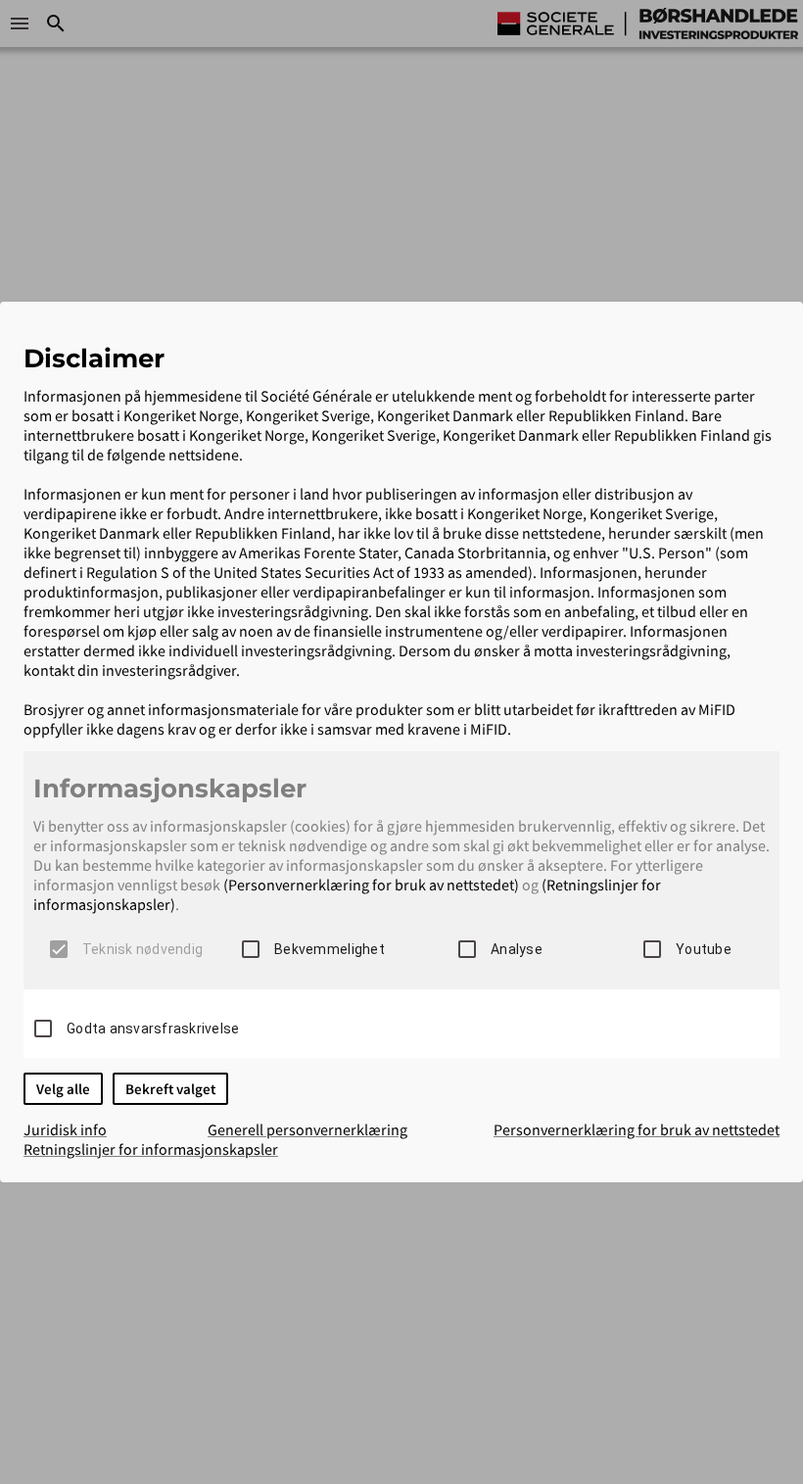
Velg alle (63, 1088)
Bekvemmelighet (329, 949)
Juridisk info (65, 1129)
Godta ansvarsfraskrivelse (153, 1028)
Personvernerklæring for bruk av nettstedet (636, 1129)
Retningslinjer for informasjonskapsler (151, 1149)
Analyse (517, 949)
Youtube (704, 949)
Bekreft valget (170, 1088)
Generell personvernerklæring (307, 1129)
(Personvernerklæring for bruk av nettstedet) (371, 884)
